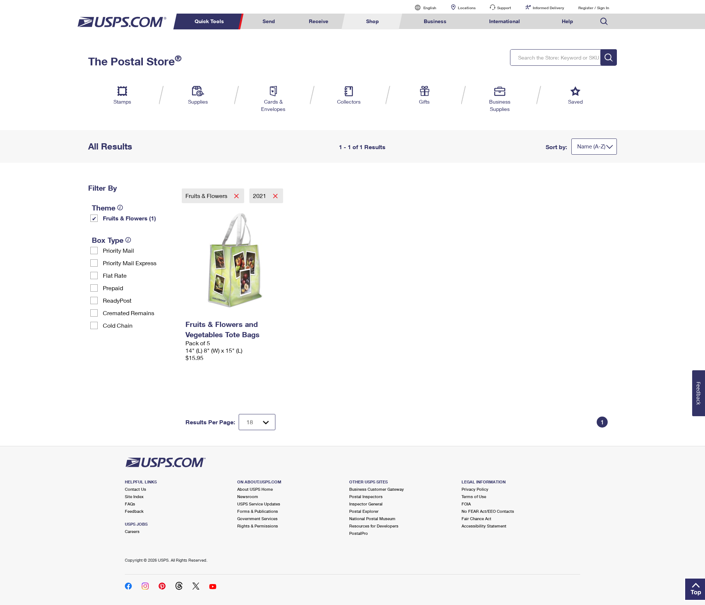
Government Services (257, 518)
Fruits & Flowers (207, 195)
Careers (132, 531)
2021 (260, 195)
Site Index (134, 496)
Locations (467, 8)
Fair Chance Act (476, 518)
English (422, 7)
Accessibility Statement (484, 525)
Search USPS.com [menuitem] (604, 21)
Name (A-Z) (591, 146)
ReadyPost (117, 300)
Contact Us (135, 489)
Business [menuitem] (435, 21)
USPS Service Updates (258, 503)
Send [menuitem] (269, 21)
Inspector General (366, 503)
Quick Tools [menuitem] (209, 21)
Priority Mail (118, 250)
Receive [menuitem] (318, 21)
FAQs (130, 503)
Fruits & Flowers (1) (129, 218)
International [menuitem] (504, 21)
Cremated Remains (128, 312)
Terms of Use (474, 496)
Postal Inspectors (366, 496)
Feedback (134, 511)
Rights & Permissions (257, 525)
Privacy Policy (475, 489)
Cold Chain (118, 325)
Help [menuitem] (567, 21)
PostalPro (358, 533)
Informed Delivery (548, 8)
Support (504, 8)
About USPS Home (255, 489)
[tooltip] (120, 207)
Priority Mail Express (129, 262)
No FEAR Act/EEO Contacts (488, 511)
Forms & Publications (257, 511)
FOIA (466, 503)
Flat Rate (115, 275)
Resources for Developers (373, 525)
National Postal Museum (372, 518)
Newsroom (247, 496)
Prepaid (113, 287)
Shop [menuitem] (372, 21)
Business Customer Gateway (376, 489)
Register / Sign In (593, 8)
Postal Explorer (364, 511)
